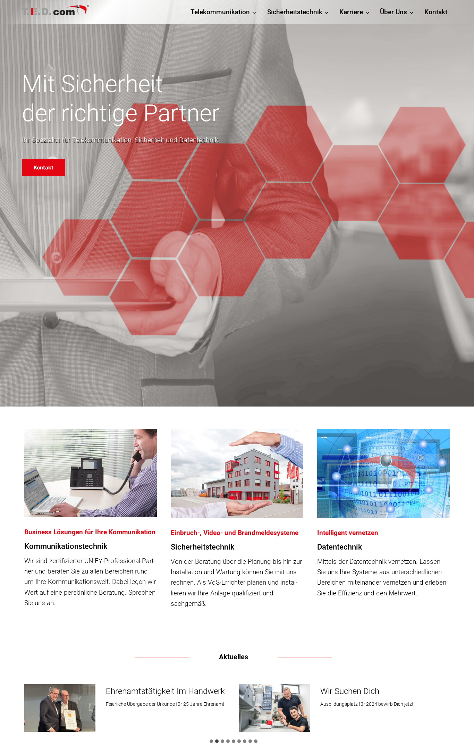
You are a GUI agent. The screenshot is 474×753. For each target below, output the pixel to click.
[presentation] (59, 708)
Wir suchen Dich (349, 691)
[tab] (211, 741)
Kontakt (435, 12)
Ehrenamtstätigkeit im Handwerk (165, 691)
